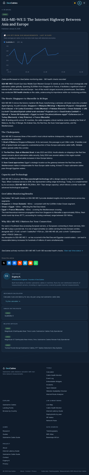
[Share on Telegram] (25, 263)
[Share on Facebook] (14, 263)
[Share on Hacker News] (30, 263)
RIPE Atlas (50, 434)
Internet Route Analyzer (55, 394)
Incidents (49, 385)
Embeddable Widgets (54, 381)
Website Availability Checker (56, 391)
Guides (5, 434)
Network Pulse (51, 420)
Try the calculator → (12, 301)
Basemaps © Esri (52, 437)
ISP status (49, 417)
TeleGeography (52, 431)
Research (6, 431)
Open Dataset (51, 388)
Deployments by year (54, 414)
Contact (6, 457)
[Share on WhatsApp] (36, 263)
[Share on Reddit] (20, 263)
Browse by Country (10, 411)
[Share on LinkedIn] (9, 263)
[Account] (79, 3)
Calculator (50, 372)
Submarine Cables (9, 405)
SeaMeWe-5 (14, 42)
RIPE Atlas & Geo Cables (78, 471)
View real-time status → (73, 251)
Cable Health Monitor (54, 375)
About (5, 448)
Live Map (49, 405)
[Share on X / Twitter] (4, 263)
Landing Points (8, 408)
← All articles (6, 10)
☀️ (75, 3)
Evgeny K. (16, 277)
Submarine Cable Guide (11, 437)
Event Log (50, 378)
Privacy (5, 464)
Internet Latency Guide (54, 411)
